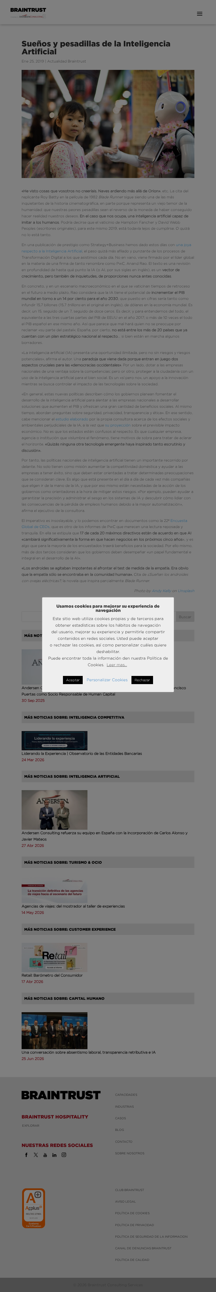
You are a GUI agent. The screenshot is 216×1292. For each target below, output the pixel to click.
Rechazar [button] (142, 680)
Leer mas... (117, 665)
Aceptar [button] (73, 680)
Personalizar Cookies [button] (107, 680)
